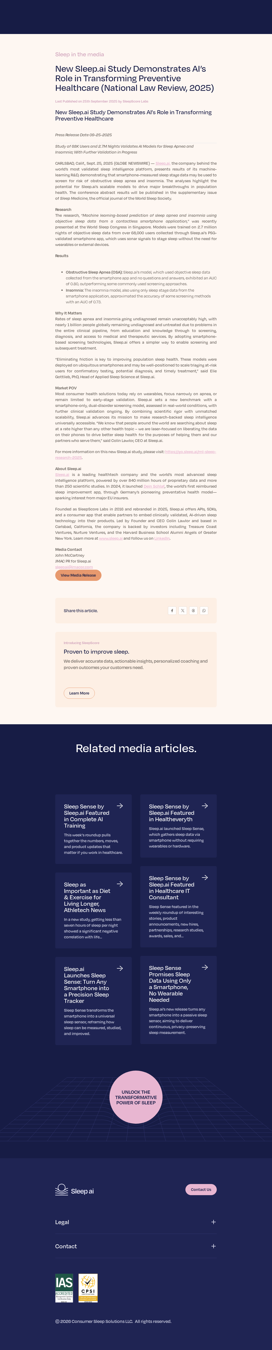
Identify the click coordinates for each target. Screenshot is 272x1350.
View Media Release (78, 575)
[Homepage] (74, 1189)
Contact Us (201, 1189)
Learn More (79, 693)
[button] (136, 1222)
